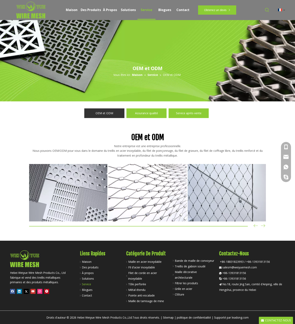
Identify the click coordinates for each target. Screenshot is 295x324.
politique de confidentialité (194, 317)
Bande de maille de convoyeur (194, 261)
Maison (87, 262)
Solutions (88, 278)
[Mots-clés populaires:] (267, 10)
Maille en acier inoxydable (145, 262)
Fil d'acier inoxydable (141, 267)
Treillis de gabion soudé (190, 266)
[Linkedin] (19, 291)
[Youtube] (33, 291)
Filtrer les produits (186, 283)
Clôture (179, 294)
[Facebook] (12, 291)
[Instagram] (39, 291)
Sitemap (168, 317)
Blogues (87, 290)
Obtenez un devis (215, 10)
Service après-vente (188, 113)
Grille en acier (183, 289)
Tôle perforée (137, 284)
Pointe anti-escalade (141, 295)
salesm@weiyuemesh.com (239, 267)
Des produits (90, 267)
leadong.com (240, 317)
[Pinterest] (46, 291)
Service (86, 284)
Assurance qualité (146, 113)
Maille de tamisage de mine (146, 301)
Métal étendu (136, 290)
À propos (88, 273)
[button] (263, 226)
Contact (87, 295)
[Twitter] (26, 291)
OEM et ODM (104, 113)
